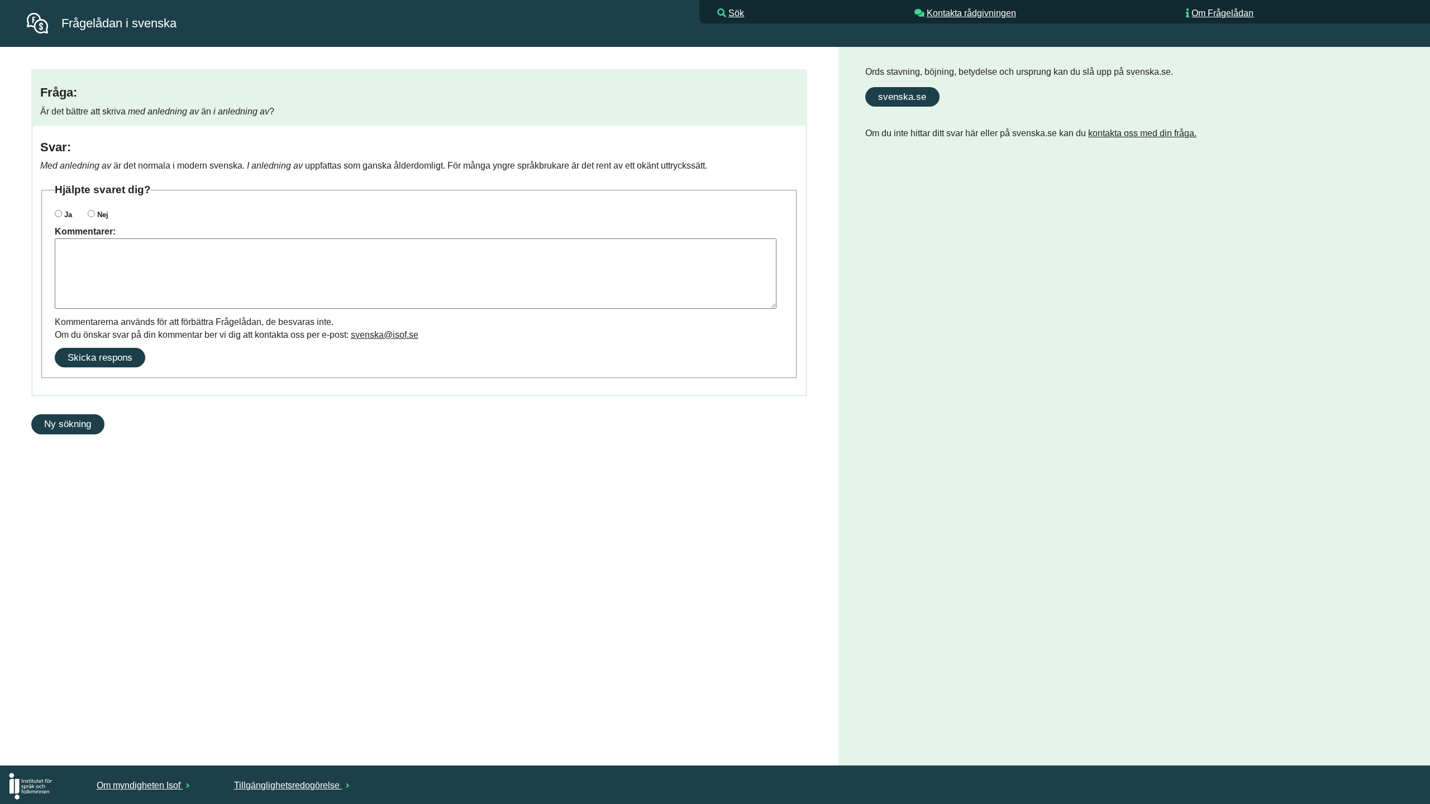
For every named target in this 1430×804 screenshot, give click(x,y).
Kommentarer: (85, 231)
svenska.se (902, 96)
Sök (736, 13)
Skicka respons (100, 357)
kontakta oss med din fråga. (1142, 133)
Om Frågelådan (1222, 13)
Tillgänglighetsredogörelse (288, 785)
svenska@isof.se (384, 334)
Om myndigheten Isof (140, 785)
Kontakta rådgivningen (971, 13)
